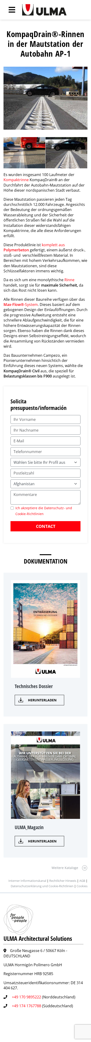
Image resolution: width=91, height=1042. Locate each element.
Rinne (69, 279)
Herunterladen (42, 700)
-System (21, 304)
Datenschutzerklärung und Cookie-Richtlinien (42, 886)
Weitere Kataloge (65, 867)
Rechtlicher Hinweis (62, 881)
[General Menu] (9, 9)
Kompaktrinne (16, 179)
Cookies (82, 886)
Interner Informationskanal (27, 881)
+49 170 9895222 (26, 997)
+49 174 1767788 (26, 1005)
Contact (45, 526)
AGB (82, 881)
